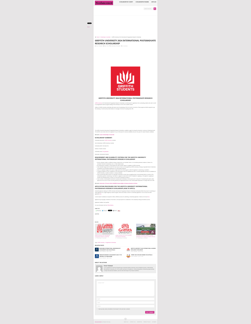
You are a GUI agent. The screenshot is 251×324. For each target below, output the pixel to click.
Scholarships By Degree (142, 2)
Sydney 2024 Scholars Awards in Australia (141, 254)
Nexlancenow (98, 322)
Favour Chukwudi (99, 45)
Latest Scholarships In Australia (107, 134)
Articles (153, 2)
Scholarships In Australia (115, 45)
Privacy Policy (147, 321)
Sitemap (154, 321)
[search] (155, 8)
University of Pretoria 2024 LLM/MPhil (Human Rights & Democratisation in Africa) (118, 183)
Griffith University (98, 103)
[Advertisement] (118, 10)
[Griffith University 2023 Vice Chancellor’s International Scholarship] (125, 229)
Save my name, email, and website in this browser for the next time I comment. (114, 309)
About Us (126, 321)
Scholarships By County (126, 2)
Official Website (110, 205)
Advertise (139, 321)
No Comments (125, 45)
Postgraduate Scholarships (110, 242)
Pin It (88, 26)
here (100, 194)
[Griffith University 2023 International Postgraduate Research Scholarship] (104, 229)
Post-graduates (105, 151)
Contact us (132, 321)
